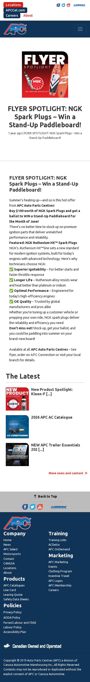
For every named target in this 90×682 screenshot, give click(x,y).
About (28, 15)
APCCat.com (15, 10)
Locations (13, 5)
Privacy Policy (12, 612)
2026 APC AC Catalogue (51, 417)
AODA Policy (11, 617)
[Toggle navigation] (80, 29)
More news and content (66, 473)
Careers (12, 15)
